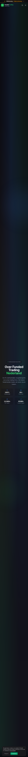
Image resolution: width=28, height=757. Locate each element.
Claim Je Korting (18, 1)
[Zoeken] (22, 5)
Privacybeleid (13, 750)
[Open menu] (25, 5)
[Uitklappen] (23, 1)
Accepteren (14, 753)
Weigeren (6, 753)
